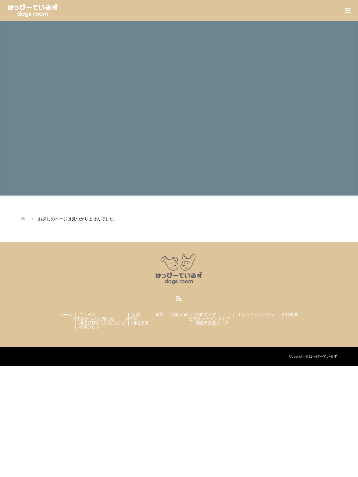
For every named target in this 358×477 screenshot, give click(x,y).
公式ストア (205, 314)
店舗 (136, 314)
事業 (159, 314)
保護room (179, 314)
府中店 (131, 318)
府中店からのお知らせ (93, 318)
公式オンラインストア (209, 318)
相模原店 (140, 323)
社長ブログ (89, 327)
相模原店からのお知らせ (102, 323)
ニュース (87, 314)
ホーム (66, 314)
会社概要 (289, 314)
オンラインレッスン (256, 314)
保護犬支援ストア (212, 323)
